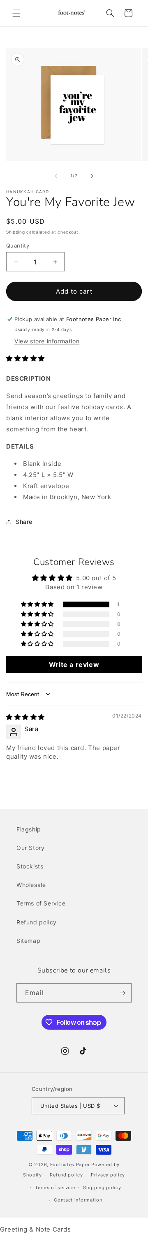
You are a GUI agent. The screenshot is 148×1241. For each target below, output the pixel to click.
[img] (25, 717)
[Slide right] (92, 176)
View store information (46, 341)
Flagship (28, 829)
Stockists (29, 866)
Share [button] (24, 521)
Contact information (78, 1200)
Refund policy (36, 922)
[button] (16, 13)
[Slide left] (56, 176)
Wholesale (31, 884)
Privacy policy (108, 1175)
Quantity (17, 245)
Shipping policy (102, 1187)
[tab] (74, 446)
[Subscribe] (122, 993)
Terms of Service (41, 903)
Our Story (30, 847)
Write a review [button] (74, 664)
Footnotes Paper (70, 1164)
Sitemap (28, 940)
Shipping (15, 231)
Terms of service (55, 1187)
